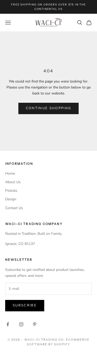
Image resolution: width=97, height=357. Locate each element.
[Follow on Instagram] (21, 324)
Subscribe (25, 305)
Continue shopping (48, 108)
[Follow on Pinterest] (34, 324)
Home (10, 173)
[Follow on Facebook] (7, 324)
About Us (13, 182)
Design (10, 199)
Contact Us (14, 207)
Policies (11, 190)
